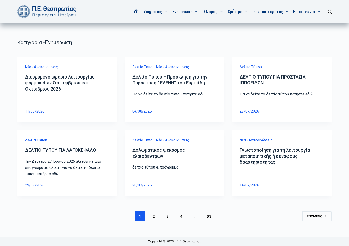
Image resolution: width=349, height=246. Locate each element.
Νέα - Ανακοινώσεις (41, 67)
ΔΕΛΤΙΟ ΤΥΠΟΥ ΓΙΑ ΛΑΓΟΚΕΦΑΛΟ (60, 150)
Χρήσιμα (235, 11)
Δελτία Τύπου (143, 67)
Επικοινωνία (304, 11)
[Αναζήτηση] (330, 12)
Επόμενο (314, 216)
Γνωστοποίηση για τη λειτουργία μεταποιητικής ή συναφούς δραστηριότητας (275, 156)
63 (209, 216)
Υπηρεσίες (152, 11)
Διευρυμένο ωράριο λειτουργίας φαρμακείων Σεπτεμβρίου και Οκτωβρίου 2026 (60, 83)
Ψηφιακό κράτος (267, 11)
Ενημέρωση (182, 11)
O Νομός (209, 11)
